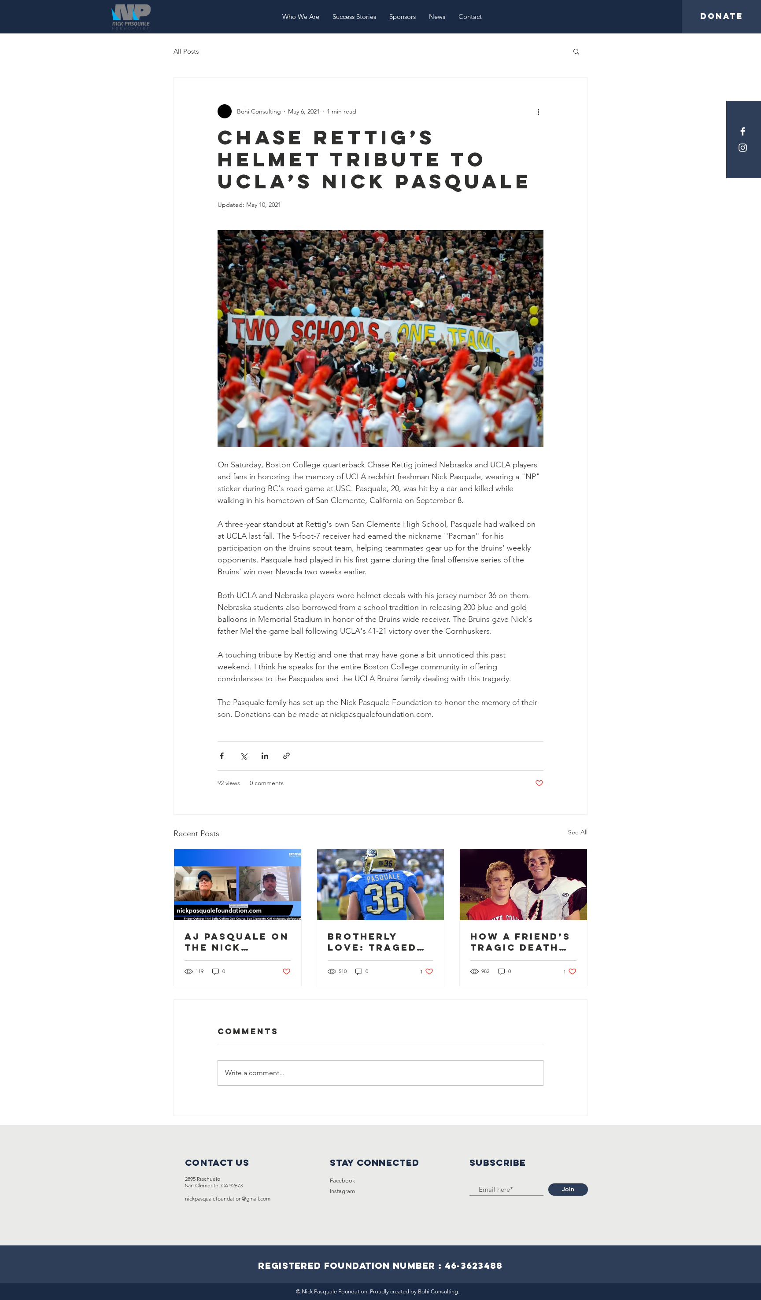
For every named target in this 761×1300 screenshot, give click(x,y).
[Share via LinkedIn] (265, 756)
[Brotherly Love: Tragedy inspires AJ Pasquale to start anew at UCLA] (380, 884)
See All (577, 832)
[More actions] (538, 111)
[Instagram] (742, 147)
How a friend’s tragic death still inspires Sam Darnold (520, 942)
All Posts (186, 51)
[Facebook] (742, 131)
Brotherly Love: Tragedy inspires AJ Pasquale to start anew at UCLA (376, 942)
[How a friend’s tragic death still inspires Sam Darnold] (523, 884)
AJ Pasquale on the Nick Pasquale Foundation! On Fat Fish (237, 942)
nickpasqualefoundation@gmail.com (227, 1198)
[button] (576, 51)
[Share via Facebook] (222, 756)
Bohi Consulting (438, 1291)
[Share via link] (286, 756)
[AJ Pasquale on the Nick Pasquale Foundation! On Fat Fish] (237, 884)
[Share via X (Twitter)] (243, 756)
